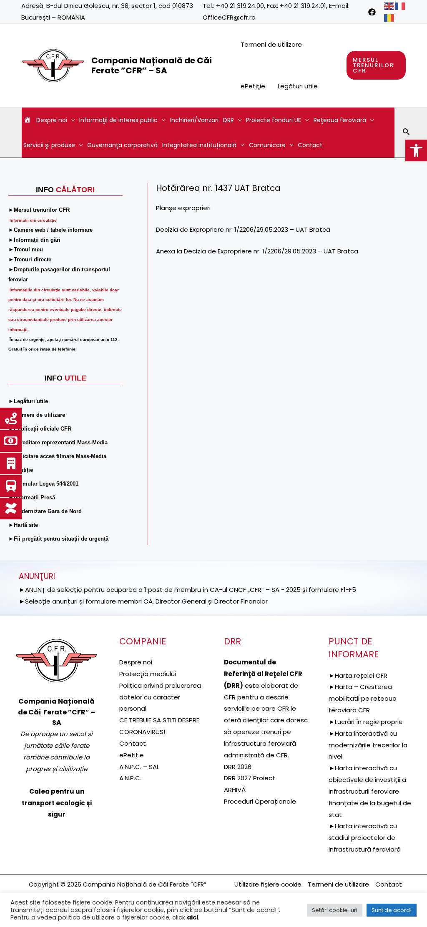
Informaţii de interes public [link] (118, 120)
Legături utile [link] (298, 86)
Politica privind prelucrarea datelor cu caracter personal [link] (160, 697)
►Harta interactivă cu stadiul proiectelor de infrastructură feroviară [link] (365, 838)
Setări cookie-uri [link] (334, 910)
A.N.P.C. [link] (130, 778)
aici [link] (192, 917)
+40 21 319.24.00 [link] (240, 5)
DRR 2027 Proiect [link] (249, 778)
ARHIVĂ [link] (235, 789)
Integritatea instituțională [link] (199, 145)
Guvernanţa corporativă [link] (122, 145)
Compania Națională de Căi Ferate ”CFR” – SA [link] (151, 65)
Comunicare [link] (267, 145)
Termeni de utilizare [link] (271, 44)
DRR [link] (228, 120)
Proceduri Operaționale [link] (260, 801)
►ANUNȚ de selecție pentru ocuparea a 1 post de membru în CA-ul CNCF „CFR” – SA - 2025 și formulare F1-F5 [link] (187, 589)
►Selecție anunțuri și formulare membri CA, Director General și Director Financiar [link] (143, 601)
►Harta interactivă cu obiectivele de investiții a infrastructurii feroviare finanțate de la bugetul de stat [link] (370, 791)
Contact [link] (310, 145)
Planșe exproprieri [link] (183, 207)
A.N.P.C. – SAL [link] (139, 766)
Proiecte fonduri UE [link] (273, 120)
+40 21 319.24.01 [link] (303, 5)
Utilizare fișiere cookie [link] (267, 884)
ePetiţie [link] (253, 86)
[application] (71, 120)
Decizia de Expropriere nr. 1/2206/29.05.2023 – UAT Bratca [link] (243, 229)
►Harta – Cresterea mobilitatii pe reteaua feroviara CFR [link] (363, 698)
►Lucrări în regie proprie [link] (366, 721)
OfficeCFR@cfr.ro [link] (229, 17)
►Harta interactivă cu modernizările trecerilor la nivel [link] (368, 745)
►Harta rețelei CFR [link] (358, 675)
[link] (416, 150)
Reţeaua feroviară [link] (340, 120)
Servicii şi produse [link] (49, 145)
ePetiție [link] (131, 755)
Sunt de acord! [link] (392, 910)
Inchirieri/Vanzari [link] (194, 120)
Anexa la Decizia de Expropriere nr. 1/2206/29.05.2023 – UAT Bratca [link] (257, 251)
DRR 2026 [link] (237, 766)
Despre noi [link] (51, 120)
